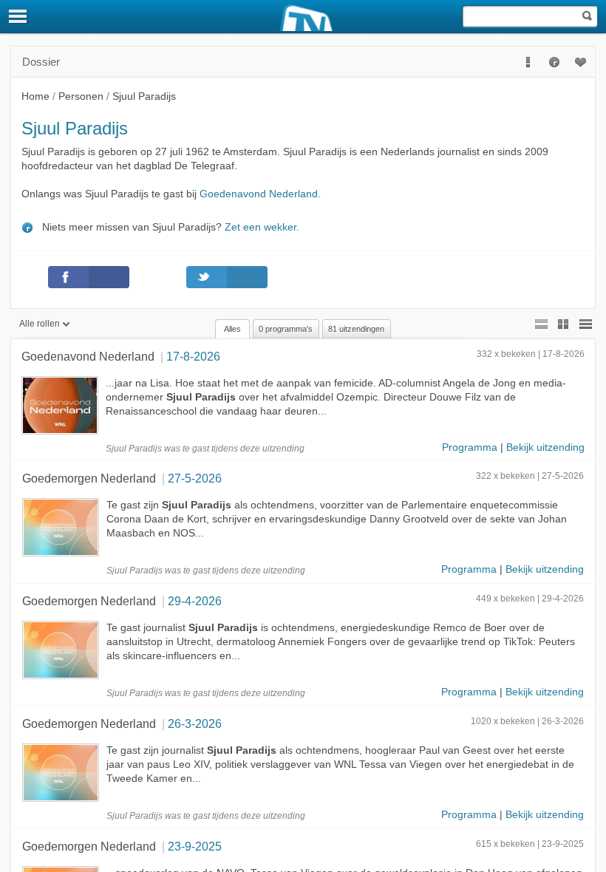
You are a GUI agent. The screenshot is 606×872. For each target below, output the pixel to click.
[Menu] (18, 16)
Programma (469, 447)
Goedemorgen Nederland (89, 478)
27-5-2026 (195, 478)
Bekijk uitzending (545, 447)
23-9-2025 (195, 846)
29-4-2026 (195, 600)
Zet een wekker (260, 227)
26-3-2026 (195, 723)
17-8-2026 (193, 356)
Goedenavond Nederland (259, 194)
